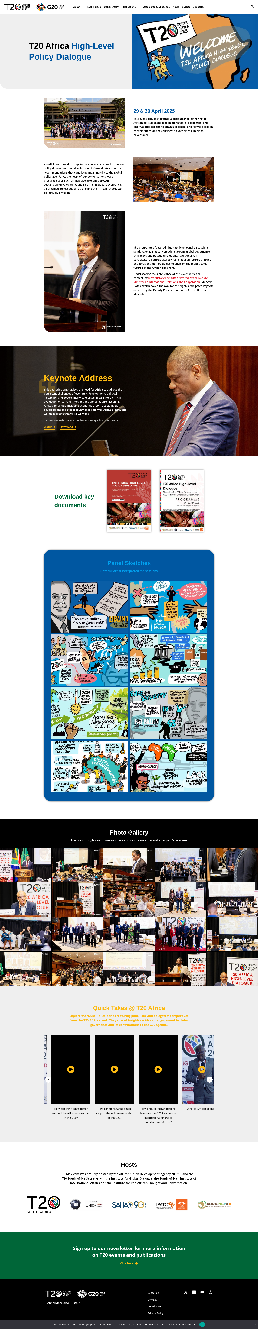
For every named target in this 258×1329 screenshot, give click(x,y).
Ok (202, 1324)
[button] (173, 180)
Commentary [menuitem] (111, 7)
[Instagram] (210, 1292)
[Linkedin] (194, 1292)
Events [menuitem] (186, 7)
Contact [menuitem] (152, 1299)
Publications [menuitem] (129, 7)
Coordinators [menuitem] (155, 1306)
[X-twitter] (185, 1292)
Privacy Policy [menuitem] (155, 1313)
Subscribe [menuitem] (199, 7)
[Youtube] (202, 1292)
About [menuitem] (76, 7)
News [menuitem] (176, 7)
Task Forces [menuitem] (94, 7)
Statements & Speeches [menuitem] (156, 7)
